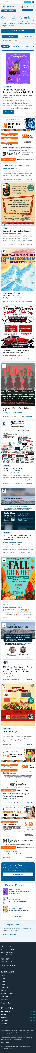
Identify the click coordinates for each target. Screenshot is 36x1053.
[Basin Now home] (9, 2)
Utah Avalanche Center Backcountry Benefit (13, 294)
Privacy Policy (6, 1003)
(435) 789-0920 (10, 966)
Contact (4, 981)
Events (3, 991)
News (3, 984)
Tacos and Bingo (10, 731)
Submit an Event (19, 30)
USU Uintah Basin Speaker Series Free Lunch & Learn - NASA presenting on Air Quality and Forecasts (17, 670)
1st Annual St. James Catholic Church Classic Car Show (16, 352)
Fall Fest (6, 605)
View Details (8, 112)
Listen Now (28, 10)
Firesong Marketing (6, 1048)
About (3, 978)
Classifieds (4, 997)
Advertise (4, 1000)
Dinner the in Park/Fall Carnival (17, 231)
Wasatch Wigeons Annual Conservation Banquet (14, 469)
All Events (5, 46)
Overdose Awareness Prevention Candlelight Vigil (18, 90)
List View (10, 36)
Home (3, 975)
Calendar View (27, 36)
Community (15, 46)
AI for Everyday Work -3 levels (16, 166)
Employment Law (10, 851)
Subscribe (27, 2)
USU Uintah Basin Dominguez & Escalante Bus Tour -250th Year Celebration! (17, 537)
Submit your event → (10, 934)
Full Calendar (18, 917)
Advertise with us (9, 10)
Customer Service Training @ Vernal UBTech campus (16, 795)
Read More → (29, 179)
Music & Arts (25, 46)
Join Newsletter (18, 874)
